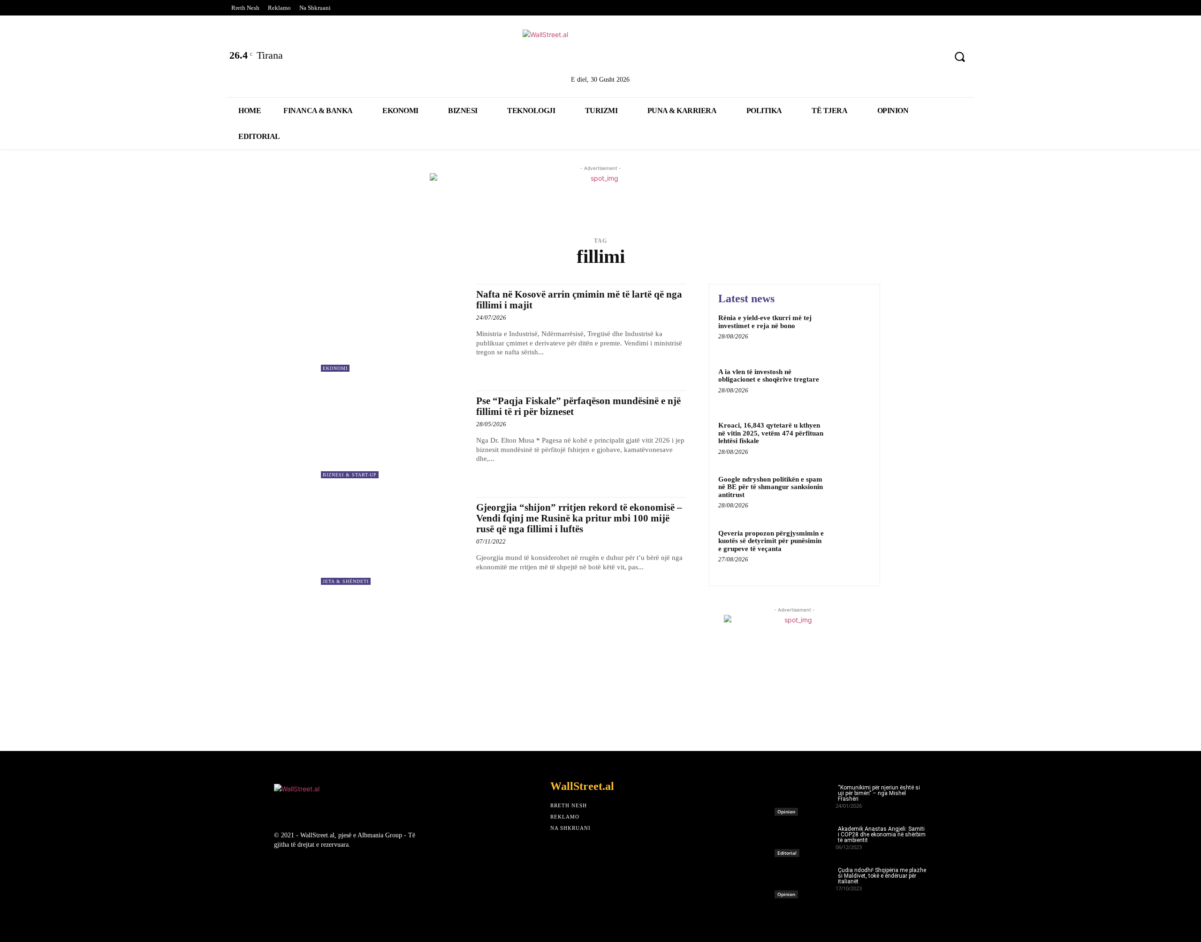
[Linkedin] (884, 58)
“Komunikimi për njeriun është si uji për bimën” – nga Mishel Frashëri (879, 793)
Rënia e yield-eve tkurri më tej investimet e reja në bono (765, 321)
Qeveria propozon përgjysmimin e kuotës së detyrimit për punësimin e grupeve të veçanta (771, 540)
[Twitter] (860, 58)
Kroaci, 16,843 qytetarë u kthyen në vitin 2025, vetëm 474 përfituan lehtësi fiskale (770, 432)
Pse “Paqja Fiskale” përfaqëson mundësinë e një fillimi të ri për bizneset (578, 406)
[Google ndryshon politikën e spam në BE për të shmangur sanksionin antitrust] (851, 493)
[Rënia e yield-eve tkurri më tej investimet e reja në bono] (851, 332)
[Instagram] (909, 58)
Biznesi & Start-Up (350, 474)
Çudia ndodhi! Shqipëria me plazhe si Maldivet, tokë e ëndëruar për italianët (882, 876)
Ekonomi (335, 368)
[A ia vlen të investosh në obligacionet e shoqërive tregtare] (851, 386)
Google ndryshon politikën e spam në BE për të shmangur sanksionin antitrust (770, 486)
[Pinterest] (933, 58)
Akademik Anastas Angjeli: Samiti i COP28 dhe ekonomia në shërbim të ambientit (882, 834)
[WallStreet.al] (600, 51)
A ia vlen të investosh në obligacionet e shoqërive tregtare (768, 375)
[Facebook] (835, 58)
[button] (960, 57)
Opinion (786, 811)
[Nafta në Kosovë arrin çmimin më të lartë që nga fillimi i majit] (394, 328)
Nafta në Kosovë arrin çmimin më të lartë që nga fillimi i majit (579, 300)
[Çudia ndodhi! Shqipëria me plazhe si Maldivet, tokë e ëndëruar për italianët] (805, 880)
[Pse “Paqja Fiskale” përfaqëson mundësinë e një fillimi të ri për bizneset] (394, 434)
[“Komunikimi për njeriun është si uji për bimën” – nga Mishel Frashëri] (805, 797)
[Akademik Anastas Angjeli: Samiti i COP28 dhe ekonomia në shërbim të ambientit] (805, 838)
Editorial (787, 853)
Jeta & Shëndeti (346, 581)
